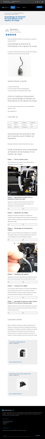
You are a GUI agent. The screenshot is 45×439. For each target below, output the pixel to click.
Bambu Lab (10, 13)
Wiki (12, 7)
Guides (23, 7)
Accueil (6, 13)
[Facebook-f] (35, 2)
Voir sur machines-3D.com (15, 362)
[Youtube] (42, 2)
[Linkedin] (38, 2)
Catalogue (18, 7)
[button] (39, 7)
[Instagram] (40, 2)
